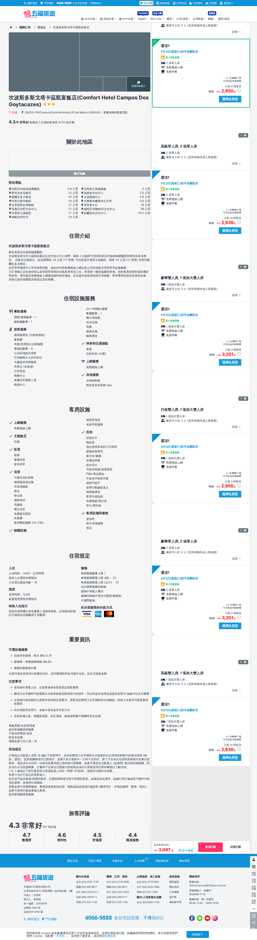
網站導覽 (184, 860)
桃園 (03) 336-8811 (86, 886)
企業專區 (196, 3)
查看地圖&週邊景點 (115, 112)
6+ (241, 662)
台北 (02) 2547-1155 (87, 881)
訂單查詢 (179, 3)
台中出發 (127, 19)
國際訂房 (25, 27)
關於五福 (72, 860)
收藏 (14, 112)
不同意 (60, 936)
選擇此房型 (230, 99)
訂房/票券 (184, 18)
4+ (241, 530)
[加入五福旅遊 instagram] (215, 918)
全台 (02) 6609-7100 (148, 902)
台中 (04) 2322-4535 (117, 892)
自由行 (143, 17)
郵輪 (212, 17)
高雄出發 (108, 19)
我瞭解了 (197, 934)
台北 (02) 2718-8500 (117, 881)
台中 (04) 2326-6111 (87, 892)
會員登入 (226, 3)
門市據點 (47, 3)
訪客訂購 (235, 846)
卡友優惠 (174, 892)
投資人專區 (95, 860)
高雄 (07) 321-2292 (147, 892)
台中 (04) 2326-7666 (148, 886)
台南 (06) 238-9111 (86, 897)
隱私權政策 (162, 860)
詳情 (235, 32)
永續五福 (117, 860)
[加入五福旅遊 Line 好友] (199, 918)
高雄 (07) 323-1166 (86, 902)
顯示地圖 (79, 173)
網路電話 (30, 3)
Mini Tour (157, 17)
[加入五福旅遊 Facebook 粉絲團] (192, 918)
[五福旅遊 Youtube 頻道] (207, 918)
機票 (170, 18)
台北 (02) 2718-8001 (148, 881)
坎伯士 (42, 27)
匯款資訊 (174, 886)
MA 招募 (146, 3)
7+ (241, 135)
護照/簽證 (224, 18)
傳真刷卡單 (175, 902)
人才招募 (139, 860)
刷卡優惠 (187, 850)
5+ (241, 266)
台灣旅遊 (199, 18)
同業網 (211, 3)
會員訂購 (210, 846)
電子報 (173, 897)
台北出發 (89, 19)
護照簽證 (174, 881)
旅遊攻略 (163, 3)
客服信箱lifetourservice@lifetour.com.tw (207, 883)
